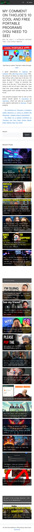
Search (4, 131)
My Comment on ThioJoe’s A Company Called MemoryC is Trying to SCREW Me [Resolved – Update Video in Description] (17, 112)
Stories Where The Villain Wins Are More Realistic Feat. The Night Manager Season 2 (17, 177)
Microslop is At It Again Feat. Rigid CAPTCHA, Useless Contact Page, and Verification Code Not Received (15, 363)
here (16, 67)
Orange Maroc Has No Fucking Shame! (15, 398)
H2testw (5, 74)
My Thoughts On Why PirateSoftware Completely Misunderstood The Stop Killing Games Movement (15, 244)
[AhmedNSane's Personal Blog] (5, 2)
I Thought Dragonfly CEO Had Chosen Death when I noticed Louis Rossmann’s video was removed (17, 312)
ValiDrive (25, 72)
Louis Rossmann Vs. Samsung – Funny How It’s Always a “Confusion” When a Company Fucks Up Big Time (17, 295)
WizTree (23, 103)
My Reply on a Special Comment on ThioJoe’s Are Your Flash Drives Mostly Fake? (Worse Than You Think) (17, 120)
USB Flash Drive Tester (19, 74)
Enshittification (9, 280)
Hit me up (17, 529)
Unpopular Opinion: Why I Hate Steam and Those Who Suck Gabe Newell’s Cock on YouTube (16, 380)
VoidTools (5, 101)
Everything (25, 99)
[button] (23, 2)
